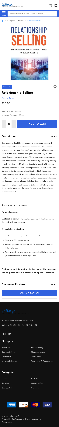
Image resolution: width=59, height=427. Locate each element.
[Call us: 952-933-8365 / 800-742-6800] (50, 5)
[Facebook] (4, 333)
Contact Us (7, 357)
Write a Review (8, 98)
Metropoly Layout (9, 361)
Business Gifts (7, 388)
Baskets (34, 379)
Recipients (6, 383)
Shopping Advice (38, 352)
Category (35, 388)
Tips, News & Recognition (42, 361)
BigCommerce (18, 419)
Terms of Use (36, 357)
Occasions (6, 379)
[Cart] (56, 5)
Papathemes (7, 422)
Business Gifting (8, 352)
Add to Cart (37, 124)
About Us (6, 348)
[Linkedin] (9, 333)
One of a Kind (37, 383)
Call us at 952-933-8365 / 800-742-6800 (19, 325)
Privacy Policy (37, 348)
